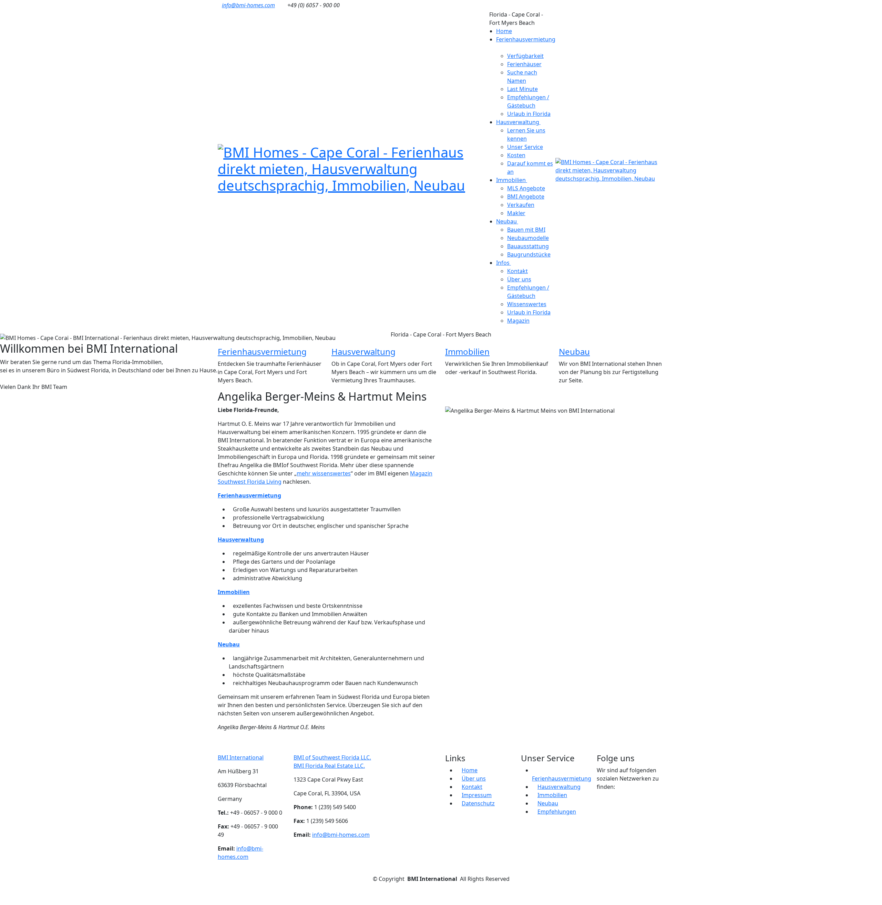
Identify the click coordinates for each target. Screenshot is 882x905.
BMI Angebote (525, 196)
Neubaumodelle (528, 238)
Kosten (516, 155)
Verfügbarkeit (525, 56)
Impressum (477, 795)
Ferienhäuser (524, 64)
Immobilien (467, 351)
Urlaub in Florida (529, 114)
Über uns (519, 279)
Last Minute (522, 89)
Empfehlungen (556, 811)
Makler (516, 213)
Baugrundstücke (529, 254)
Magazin (518, 320)
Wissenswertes (526, 304)
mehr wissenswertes (324, 473)
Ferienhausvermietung (262, 351)
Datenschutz (478, 803)
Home (504, 31)
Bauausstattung (528, 246)
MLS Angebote (526, 188)
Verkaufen (520, 205)
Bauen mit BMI (526, 229)
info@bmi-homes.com (248, 5)
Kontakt (517, 271)
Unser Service (525, 147)
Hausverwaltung (363, 351)
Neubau (574, 351)
